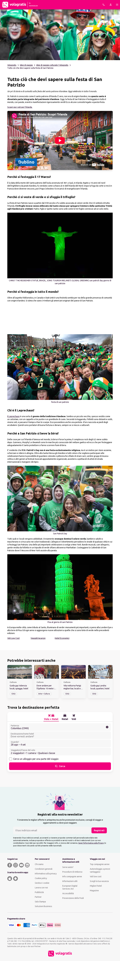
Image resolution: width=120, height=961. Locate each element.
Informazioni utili (69, 881)
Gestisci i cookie (42, 883)
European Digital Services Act (69, 887)
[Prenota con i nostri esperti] (103, 4)
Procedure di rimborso (72, 872)
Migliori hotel (96, 886)
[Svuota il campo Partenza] (107, 727)
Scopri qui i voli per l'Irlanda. (19, 107)
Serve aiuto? (67, 867)
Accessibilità (68, 893)
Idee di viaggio (26, 65)
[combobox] (60, 727)
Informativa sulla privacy (46, 873)
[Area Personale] (110, 4)
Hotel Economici (62, 638)
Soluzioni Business (43, 906)
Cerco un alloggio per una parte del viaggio (36, 759)
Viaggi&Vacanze (38, 638)
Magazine (94, 890)
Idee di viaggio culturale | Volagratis (52, 65)
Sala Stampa (40, 901)
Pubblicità (39, 892)
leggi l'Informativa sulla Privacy (91, 843)
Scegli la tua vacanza (99, 881)
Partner (38, 897)
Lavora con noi (41, 887)
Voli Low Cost (13, 638)
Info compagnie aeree (72, 876)
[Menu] (117, 5)
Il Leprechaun (13, 416)
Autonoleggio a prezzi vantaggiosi (100, 870)
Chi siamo (39, 864)
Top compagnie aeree (99, 864)
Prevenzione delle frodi (73, 898)
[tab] (51, 717)
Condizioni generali (43, 869)
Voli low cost (95, 876)
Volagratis (11, 65)
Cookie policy (41, 878)
